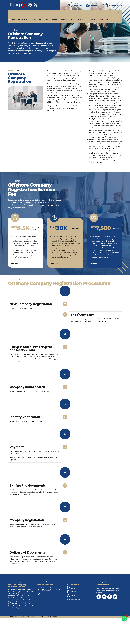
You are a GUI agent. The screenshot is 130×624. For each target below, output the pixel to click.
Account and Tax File (40, 19)
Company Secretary (59, 19)
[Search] (118, 13)
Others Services (77, 19)
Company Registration (19, 19)
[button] (124, 618)
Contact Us (91, 19)
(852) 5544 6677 (15, 361)
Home (16, 30)
